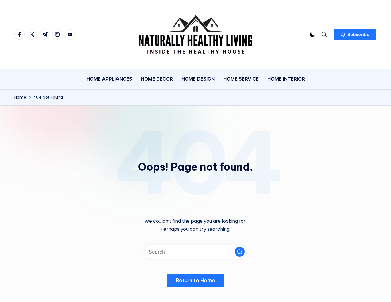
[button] (355, 34)
